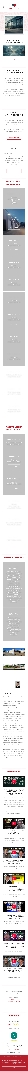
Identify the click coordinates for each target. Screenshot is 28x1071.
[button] (4, 7)
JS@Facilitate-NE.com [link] (14, 1001)
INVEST (14, 59)
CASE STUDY (14, 227)
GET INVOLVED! (14, 171)
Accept (14, 1067)
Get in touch (14, 102)
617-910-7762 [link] (14, 999)
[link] (14, 7)
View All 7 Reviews (14, 1028)
